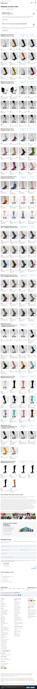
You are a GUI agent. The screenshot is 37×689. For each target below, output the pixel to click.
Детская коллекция (17, 609)
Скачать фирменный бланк (18, 623)
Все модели (32, 226)
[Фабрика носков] (4, 3)
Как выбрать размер (4, 613)
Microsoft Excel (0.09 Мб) (4, 663)
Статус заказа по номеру (5, 639)
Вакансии (2, 600)
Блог (1, 601)
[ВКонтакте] (1, 668)
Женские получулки (17, 606)
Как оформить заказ (4, 612)
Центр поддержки (3, 648)
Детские (14, 588)
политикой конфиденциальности (9, 561)
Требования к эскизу (4, 640)
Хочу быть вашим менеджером (5, 659)
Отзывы (2, 625)
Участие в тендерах (4, 647)
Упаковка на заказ (3, 642)
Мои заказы (2, 621)
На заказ (23, 588)
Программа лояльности (4, 632)
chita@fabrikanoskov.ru (5, 580)
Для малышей (18, 588)
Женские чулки (16, 605)
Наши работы (3, 622)
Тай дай (15, 629)
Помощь (2, 631)
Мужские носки (16, 608)
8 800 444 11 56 (32, 587)
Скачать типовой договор (18, 622)
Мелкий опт (2, 620)
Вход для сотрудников (4, 658)
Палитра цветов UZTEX (4, 629)
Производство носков (4, 633)
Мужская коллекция (17, 607)
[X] (5, 668)
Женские (6, 588)
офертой (2, 561)
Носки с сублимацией (4, 623)
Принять (28, 687)
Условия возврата (3, 646)
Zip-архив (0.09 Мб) (4, 664)
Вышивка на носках (17, 630)
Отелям (2, 624)
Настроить (32, 687)
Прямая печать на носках (18, 628)
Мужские (10, 588)
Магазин (2, 588)
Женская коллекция (17, 601)
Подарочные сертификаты (5, 630)
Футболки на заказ (17, 636)
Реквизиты (16, 624)
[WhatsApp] (6, 668)
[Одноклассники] (2, 668)
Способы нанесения (4, 641)
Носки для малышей (17, 613)
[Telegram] (3, 668)
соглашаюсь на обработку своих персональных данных (15, 560)
